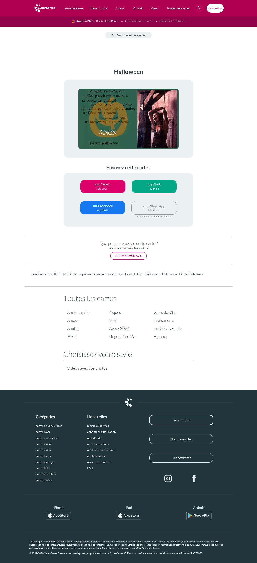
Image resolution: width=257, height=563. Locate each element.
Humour (160, 336)
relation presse (96, 456)
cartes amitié (44, 450)
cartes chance (44, 480)
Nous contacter (181, 439)
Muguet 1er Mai (122, 336)
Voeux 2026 (119, 328)
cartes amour (44, 444)
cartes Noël (43, 431)
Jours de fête (164, 312)
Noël (112, 320)
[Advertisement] (30, 128)
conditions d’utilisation (101, 431)
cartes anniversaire (47, 438)
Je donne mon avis (128, 255)
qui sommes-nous (98, 444)
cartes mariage (45, 462)
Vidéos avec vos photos (87, 368)
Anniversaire (78, 312)
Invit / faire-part (167, 328)
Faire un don (181, 420)
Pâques (114, 312)
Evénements (164, 320)
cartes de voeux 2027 (49, 425)
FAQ (90, 468)
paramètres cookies (99, 462)
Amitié (73, 328)
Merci (72, 336)
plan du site (94, 438)
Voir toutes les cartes (131, 35)
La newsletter (181, 458)
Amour (73, 320)
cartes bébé (43, 468)
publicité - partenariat (100, 450)
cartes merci (43, 456)
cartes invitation (46, 474)
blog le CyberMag (98, 425)
